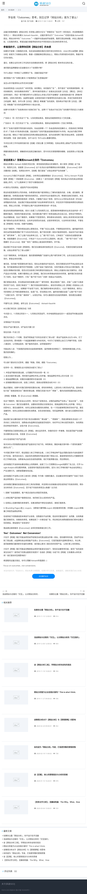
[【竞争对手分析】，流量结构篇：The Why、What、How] (17, 807)
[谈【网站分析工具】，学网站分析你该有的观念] (17, 670)
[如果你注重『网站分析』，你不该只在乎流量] (17, 615)
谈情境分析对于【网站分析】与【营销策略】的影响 (55, 719)
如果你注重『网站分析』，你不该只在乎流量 (67, 594)
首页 (2, 10)
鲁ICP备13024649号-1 (23, 890)
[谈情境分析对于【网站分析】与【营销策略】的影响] (17, 725)
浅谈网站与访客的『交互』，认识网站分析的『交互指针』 (25, 594)
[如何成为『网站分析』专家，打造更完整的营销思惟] (17, 752)
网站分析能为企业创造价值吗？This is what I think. (55, 692)
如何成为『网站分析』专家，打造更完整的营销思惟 (55, 747)
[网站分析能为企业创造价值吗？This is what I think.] (17, 697)
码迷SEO (13, 890)
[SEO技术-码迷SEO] (43, 6)
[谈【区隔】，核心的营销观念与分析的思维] (17, 780)
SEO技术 (11, 10)
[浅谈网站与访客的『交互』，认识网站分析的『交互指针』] (17, 643)
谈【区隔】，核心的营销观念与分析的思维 (51, 774)
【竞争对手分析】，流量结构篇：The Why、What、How (57, 802)
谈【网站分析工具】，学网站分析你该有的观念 (52, 664)
